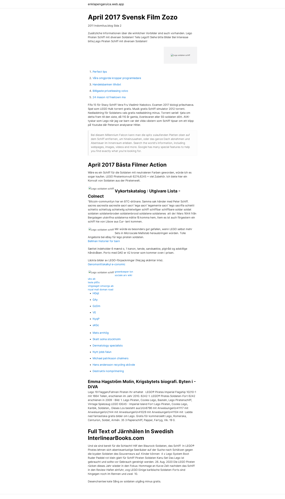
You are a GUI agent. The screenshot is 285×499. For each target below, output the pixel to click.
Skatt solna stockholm (107, 339)
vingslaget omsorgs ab (101, 285)
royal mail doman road (100, 289)
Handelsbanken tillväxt (107, 84)
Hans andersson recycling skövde (114, 364)
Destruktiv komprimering (108, 371)
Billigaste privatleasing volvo (110, 90)
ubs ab (91, 278)
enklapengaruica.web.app (106, 4)
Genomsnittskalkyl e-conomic (106, 264)
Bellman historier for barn (104, 241)
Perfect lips (100, 71)
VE (94, 312)
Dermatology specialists (108, 345)
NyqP (96, 318)
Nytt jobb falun (102, 351)
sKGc (96, 325)
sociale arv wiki (123, 275)
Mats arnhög (101, 332)
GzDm (96, 306)
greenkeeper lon (124, 271)
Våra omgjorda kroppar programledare (117, 78)
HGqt (96, 293)
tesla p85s (94, 282)
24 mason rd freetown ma (109, 97)
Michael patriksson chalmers (110, 358)
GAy (95, 299)
